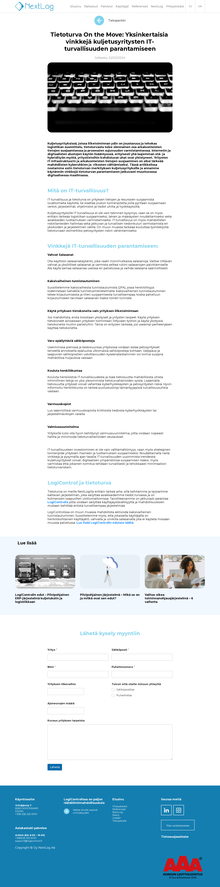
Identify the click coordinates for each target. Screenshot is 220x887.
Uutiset (116, 818)
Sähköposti (120, 649)
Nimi (52, 667)
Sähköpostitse (125, 689)
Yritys (52, 649)
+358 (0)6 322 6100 (26, 814)
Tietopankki (116, 20)
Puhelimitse (124, 695)
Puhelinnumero (123, 667)
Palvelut (107, 6)
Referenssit (140, 6)
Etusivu (75, 6)
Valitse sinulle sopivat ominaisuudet (85, 811)
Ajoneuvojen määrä (61, 703)
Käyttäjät (122, 6)
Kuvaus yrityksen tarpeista (66, 720)
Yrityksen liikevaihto (62, 684)
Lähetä (55, 767)
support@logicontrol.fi (28, 840)
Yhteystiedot (175, 6)
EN (200, 6)
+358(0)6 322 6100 (25, 838)
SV (190, 6)
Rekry (115, 815)
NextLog (117, 812)
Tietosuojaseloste (175, 837)
